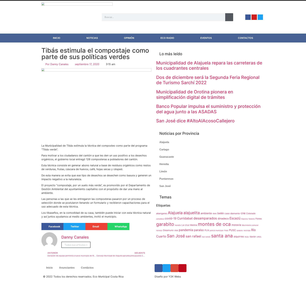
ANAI (215, 214)
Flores (258, 218)
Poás (226, 230)
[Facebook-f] (248, 17)
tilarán (253, 236)
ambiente (206, 213)
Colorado (250, 213)
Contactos (245, 38)
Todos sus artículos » (76, 244)
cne (243, 213)
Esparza (244, 219)
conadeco (160, 219)
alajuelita (191, 213)
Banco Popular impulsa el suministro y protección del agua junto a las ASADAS (208, 109)
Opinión (129, 38)
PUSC (232, 230)
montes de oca (214, 224)
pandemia (186, 230)
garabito (165, 224)
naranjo (159, 230)
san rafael (193, 236)
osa (176, 230)
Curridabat (185, 218)
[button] (52, 226)
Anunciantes (67, 267)
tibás (247, 237)
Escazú (234, 218)
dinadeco (223, 218)
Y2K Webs (175, 276)
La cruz (185, 225)
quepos (240, 230)
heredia (178, 225)
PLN (207, 230)
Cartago (164, 149)
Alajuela (164, 142)
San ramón (206, 237)
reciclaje (247, 230)
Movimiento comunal (250, 225)
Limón (163, 171)
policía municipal (216, 230)
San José (165, 186)
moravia (236, 224)
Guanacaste (166, 156)
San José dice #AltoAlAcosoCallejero (195, 120)
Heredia (164, 164)
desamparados (205, 218)
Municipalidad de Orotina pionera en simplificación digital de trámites (194, 94)
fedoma (252, 219)
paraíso (199, 230)
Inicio (56, 38)
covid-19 (170, 218)
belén (220, 213)
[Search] (229, 17)
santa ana (222, 236)
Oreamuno (168, 230)
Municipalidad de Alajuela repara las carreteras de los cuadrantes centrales (209, 65)
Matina (193, 225)
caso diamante (232, 213)
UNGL (259, 237)
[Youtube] (254, 17)
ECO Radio (167, 38)
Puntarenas (166, 178)
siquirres (239, 236)
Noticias (92, 38)
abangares (161, 213)
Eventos (206, 38)
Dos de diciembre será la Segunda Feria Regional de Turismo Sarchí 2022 (207, 80)
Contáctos (87, 267)
